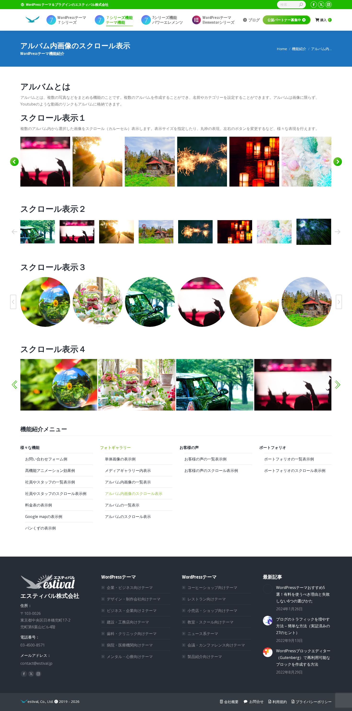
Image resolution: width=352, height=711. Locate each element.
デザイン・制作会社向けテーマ (133, 599)
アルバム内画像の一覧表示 (128, 482)
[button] (14, 161)
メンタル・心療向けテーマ (130, 656)
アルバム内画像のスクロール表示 (133, 493)
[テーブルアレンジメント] (97, 302)
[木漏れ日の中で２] (313, 231)
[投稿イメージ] (268, 589)
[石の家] (97, 162)
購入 (325, 20)
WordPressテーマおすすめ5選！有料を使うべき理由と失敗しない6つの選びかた (303, 594)
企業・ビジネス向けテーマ (130, 587)
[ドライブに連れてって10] (150, 302)
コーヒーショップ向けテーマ (212, 587)
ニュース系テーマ (202, 633)
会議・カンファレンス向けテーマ (216, 645)
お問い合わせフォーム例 (46, 459)
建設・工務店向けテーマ (128, 622)
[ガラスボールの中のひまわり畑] (45, 302)
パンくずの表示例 (40, 528)
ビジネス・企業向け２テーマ (132, 610)
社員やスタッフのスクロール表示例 (55, 493)
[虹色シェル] (254, 162)
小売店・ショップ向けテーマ (212, 610)
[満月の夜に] (306, 162)
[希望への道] (45, 162)
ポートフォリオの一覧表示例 (289, 459)
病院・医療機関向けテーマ (130, 645)
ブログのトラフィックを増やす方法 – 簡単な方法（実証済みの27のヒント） (303, 626)
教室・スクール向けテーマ (210, 622)
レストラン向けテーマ (206, 599)
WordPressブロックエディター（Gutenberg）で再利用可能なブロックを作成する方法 (303, 657)
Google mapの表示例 (43, 516)
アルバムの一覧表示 (122, 505)
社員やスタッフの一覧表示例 (50, 482)
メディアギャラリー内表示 (128, 470)
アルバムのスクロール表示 (128, 516)
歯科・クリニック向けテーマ (132, 633)
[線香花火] (150, 162)
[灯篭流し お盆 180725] (202, 162)
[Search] (301, 4)
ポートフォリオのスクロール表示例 (294, 470)
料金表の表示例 (38, 505)
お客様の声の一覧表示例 (205, 459)
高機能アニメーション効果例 (50, 470)
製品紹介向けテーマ (204, 656)
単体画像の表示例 (120, 459)
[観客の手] (37, 231)
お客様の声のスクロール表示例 (211, 470)
